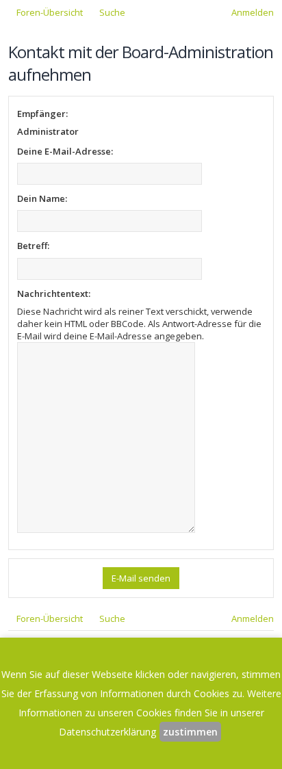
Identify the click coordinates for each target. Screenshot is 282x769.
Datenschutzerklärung (107, 731)
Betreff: (33, 245)
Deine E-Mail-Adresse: (65, 151)
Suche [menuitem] (112, 12)
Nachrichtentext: (53, 293)
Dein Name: (42, 198)
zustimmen (190, 731)
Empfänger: (42, 113)
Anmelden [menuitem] (252, 12)
